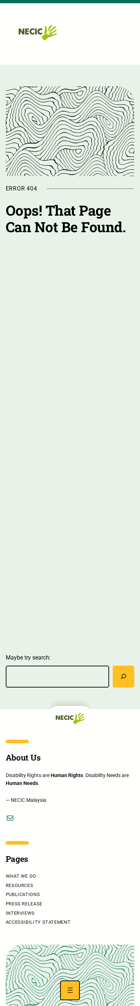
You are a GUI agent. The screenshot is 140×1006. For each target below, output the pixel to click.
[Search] (123, 677)
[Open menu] (70, 990)
